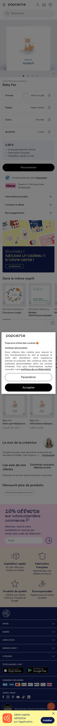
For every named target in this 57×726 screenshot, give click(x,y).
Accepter (28, 387)
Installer (47, 720)
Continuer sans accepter (16, 347)
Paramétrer (28, 377)
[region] (28, 363)
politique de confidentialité (36, 369)
